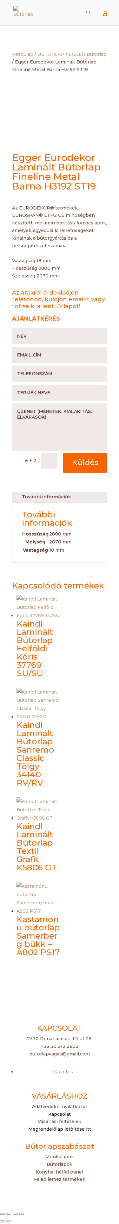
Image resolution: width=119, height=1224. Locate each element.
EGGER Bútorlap (88, 54)
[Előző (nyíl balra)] (2, 1221)
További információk (46, 497)
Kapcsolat (59, 1114)
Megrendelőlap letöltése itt (59, 1129)
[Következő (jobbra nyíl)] (8, 1221)
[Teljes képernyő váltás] (8, 1214)
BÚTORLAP (50, 54)
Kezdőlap (22, 54)
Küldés (85, 462)
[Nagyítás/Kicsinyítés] (2, 1214)
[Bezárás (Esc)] (21, 1214)
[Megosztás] (15, 1214)
